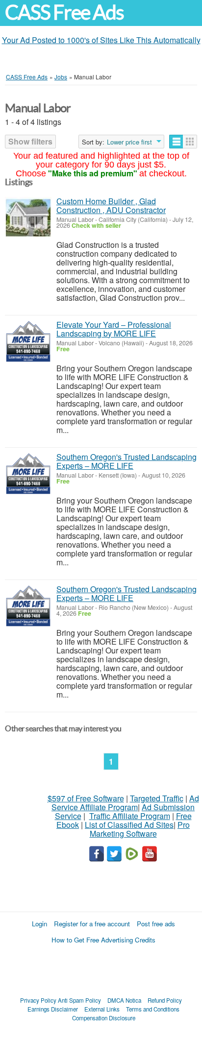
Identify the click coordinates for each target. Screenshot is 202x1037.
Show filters (30, 141)
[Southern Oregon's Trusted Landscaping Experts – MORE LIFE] (28, 473)
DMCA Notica (124, 1000)
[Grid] (190, 141)
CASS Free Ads (64, 12)
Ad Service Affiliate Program (125, 803)
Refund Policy (165, 1000)
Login (39, 923)
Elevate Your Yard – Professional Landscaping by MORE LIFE (113, 329)
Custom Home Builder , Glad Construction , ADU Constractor (111, 205)
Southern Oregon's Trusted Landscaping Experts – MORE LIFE (126, 461)
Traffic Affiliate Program (129, 815)
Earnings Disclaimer (52, 1009)
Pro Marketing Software (140, 829)
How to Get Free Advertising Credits (103, 939)
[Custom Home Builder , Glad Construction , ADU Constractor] (28, 218)
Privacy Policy (38, 1000)
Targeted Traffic (156, 798)
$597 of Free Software (86, 798)
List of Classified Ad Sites (129, 824)
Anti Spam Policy (79, 1000)
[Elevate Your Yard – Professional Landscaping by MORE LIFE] (28, 341)
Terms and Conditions (152, 1009)
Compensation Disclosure (103, 1018)
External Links (102, 1009)
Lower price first (129, 142)
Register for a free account (92, 923)
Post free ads (156, 923)
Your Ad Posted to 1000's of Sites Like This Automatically (101, 40)
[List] (176, 141)
